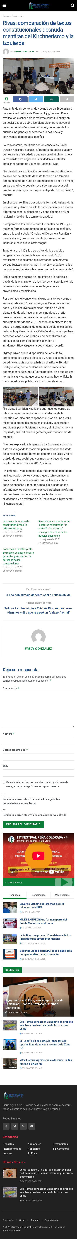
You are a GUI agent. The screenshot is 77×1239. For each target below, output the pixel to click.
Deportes (8, 1144)
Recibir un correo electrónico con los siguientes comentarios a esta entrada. (31, 801)
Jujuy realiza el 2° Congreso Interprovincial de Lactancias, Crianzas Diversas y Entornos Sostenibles (34, 1004)
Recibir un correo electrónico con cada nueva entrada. (35, 815)
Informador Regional (21, 1227)
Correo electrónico (15, 749)
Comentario (11, 688)
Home (6, 16)
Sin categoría (61, 1148)
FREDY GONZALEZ (24, 51)
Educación (8, 1220)
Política (32, 1153)
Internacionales (12, 1148)
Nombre (9, 733)
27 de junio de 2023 (50, 51)
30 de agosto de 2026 (17, 1012)
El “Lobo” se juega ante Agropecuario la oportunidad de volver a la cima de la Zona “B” (45, 1044)
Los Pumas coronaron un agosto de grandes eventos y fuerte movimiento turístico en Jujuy (46, 1025)
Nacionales (34, 1144)
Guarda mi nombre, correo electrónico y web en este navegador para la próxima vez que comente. (37, 784)
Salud (22, 1220)
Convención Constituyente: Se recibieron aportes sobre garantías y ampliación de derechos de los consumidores (18, 556)
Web (5, 766)
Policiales (34, 1148)
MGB (18, 1230)
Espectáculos (52, 1220)
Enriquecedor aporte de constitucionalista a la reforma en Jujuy (16, 525)
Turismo (35, 1220)
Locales (7, 1153)
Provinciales (17, 16)
